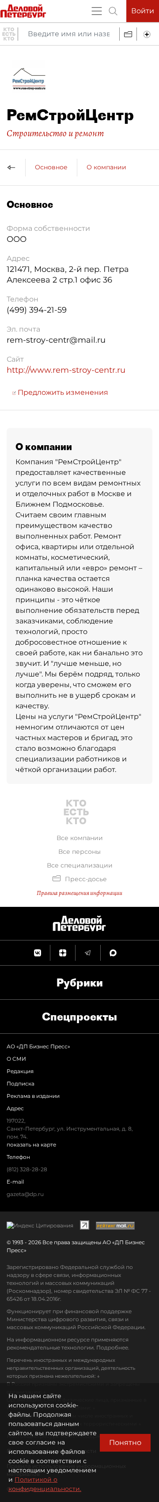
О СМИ (16, 1058)
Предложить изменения (62, 392)
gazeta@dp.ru (25, 1194)
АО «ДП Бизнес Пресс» (38, 1046)
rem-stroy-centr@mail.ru (56, 340)
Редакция (20, 1071)
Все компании (80, 838)
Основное (51, 167)
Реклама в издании (33, 1096)
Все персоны (79, 852)
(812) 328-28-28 (27, 1169)
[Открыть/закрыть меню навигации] (97, 11)
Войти (142, 11)
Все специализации (80, 865)
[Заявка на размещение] (148, 34)
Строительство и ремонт (55, 133)
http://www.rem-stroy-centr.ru (66, 370)
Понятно (125, 1442)
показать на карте (31, 1144)
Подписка (20, 1083)
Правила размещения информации (79, 893)
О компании (106, 167)
